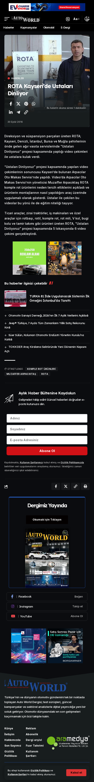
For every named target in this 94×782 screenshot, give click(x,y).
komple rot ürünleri (41, 369)
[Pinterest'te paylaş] (26, 103)
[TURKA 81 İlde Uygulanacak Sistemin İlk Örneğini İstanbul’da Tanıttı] (15, 298)
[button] (76, 772)
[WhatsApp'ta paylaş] (34, 103)
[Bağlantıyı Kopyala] (26, 112)
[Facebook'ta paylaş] (11, 103)
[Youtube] (47, 616)
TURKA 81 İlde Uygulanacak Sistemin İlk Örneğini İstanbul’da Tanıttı (59, 298)
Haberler (17, 78)
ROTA (44, 374)
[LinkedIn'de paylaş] (11, 112)
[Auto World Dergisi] (26, 19)
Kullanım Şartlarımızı (31, 462)
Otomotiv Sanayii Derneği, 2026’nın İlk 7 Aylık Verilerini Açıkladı (48, 315)
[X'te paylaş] (18, 103)
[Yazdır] (85, 486)
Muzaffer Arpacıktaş (21, 374)
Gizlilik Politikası (40, 770)
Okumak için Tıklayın (47, 519)
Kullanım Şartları (17, 774)
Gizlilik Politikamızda (72, 462)
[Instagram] (47, 606)
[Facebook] (47, 596)
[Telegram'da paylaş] (18, 112)
